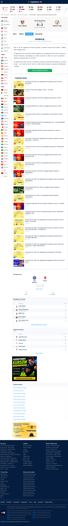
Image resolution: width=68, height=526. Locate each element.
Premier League (27, 447)
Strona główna (2, 14)
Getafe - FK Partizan (50, 467)
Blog (35, 502)
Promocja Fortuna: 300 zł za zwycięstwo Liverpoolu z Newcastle (44, 146)
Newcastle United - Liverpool (7, 465)
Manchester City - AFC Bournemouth (9, 461)
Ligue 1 (24, 454)
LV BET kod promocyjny (28, 484)
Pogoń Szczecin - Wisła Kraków (7, 467)
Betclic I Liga (26, 458)
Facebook (40, 502)
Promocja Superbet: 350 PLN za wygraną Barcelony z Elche (43, 98)
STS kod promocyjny (28, 477)
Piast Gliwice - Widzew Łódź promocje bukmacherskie (43, 14)
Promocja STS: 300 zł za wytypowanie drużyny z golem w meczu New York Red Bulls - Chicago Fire (44, 228)
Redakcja (9, 502)
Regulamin (24, 502)
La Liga (25, 449)
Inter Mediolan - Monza (6, 451)
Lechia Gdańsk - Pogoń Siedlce (53, 454)
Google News (48, 502)
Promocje (6, 14)
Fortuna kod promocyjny (29, 475)
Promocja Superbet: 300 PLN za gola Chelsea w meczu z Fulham (44, 203)
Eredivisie (2, 492)
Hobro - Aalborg (50, 458)
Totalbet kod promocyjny (29, 486)
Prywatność (16, 502)
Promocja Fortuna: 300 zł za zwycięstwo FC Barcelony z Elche (43, 114)
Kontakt (2, 502)
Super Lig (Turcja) (4, 493)
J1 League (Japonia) (27, 461)
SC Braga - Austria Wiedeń (52, 469)
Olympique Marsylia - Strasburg (53, 451)
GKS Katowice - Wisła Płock (6, 463)
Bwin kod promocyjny (28, 495)
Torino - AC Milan (4, 469)
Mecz (15, 34)
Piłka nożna (13, 14)
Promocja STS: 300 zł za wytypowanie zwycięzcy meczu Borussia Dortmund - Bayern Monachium (44, 244)
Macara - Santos (50, 461)
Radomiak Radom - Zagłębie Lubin (8, 460)
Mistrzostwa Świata (27, 465)
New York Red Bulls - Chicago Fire (8, 458)
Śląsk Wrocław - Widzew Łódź (7, 452)
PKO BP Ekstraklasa (23, 14)
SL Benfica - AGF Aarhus (51, 463)
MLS (1, 497)
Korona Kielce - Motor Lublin (7, 447)
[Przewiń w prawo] (65, 9)
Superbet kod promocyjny (29, 474)
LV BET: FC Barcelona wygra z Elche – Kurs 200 (39, 90)
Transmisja (38, 34)
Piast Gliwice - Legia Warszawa (7, 449)
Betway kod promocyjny (29, 493)
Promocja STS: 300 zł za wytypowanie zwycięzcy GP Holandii (43, 252)
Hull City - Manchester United (7, 445)
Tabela (21, 34)
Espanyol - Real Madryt (6, 456)
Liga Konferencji (4, 475)
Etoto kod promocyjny (28, 492)
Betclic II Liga (26, 460)
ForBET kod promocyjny (29, 479)
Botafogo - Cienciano (51, 460)
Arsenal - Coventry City (51, 449)
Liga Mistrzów (26, 456)
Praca (30, 502)
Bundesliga (26, 451)
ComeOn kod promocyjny (29, 490)
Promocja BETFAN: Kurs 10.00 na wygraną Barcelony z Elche (43, 106)
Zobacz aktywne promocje (40, 70)
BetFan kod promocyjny (29, 483)
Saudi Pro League (27, 463)
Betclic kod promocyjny (29, 481)
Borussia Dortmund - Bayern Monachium (10, 454)
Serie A (25, 452)
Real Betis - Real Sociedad (52, 447)
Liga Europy (3, 477)
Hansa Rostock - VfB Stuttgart (53, 452)
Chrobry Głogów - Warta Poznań (53, 456)
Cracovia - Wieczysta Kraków (53, 445)
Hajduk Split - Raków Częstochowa (54, 465)
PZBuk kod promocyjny (28, 488)
